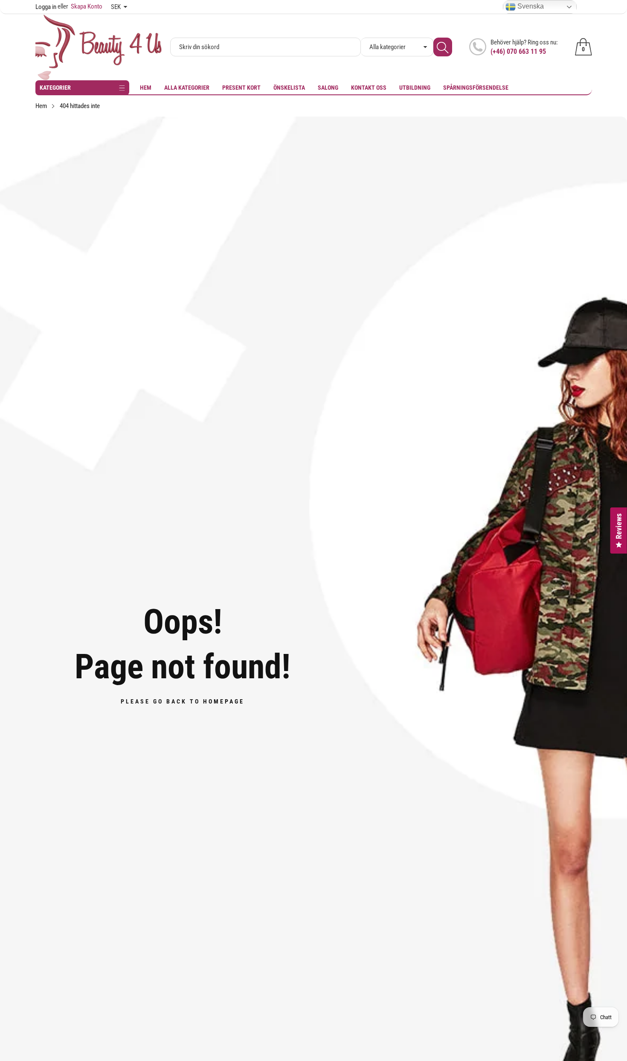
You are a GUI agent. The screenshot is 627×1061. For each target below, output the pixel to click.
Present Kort (241, 87)
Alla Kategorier (186, 87)
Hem (145, 87)
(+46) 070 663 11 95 (518, 51)
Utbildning (414, 87)
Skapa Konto (80, 6)
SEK (116, 7)
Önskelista (289, 87)
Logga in (45, 7)
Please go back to (182, 701)
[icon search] (442, 47)
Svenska (530, 6)
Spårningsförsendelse (475, 87)
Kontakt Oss (368, 87)
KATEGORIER (55, 87)
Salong (328, 87)
